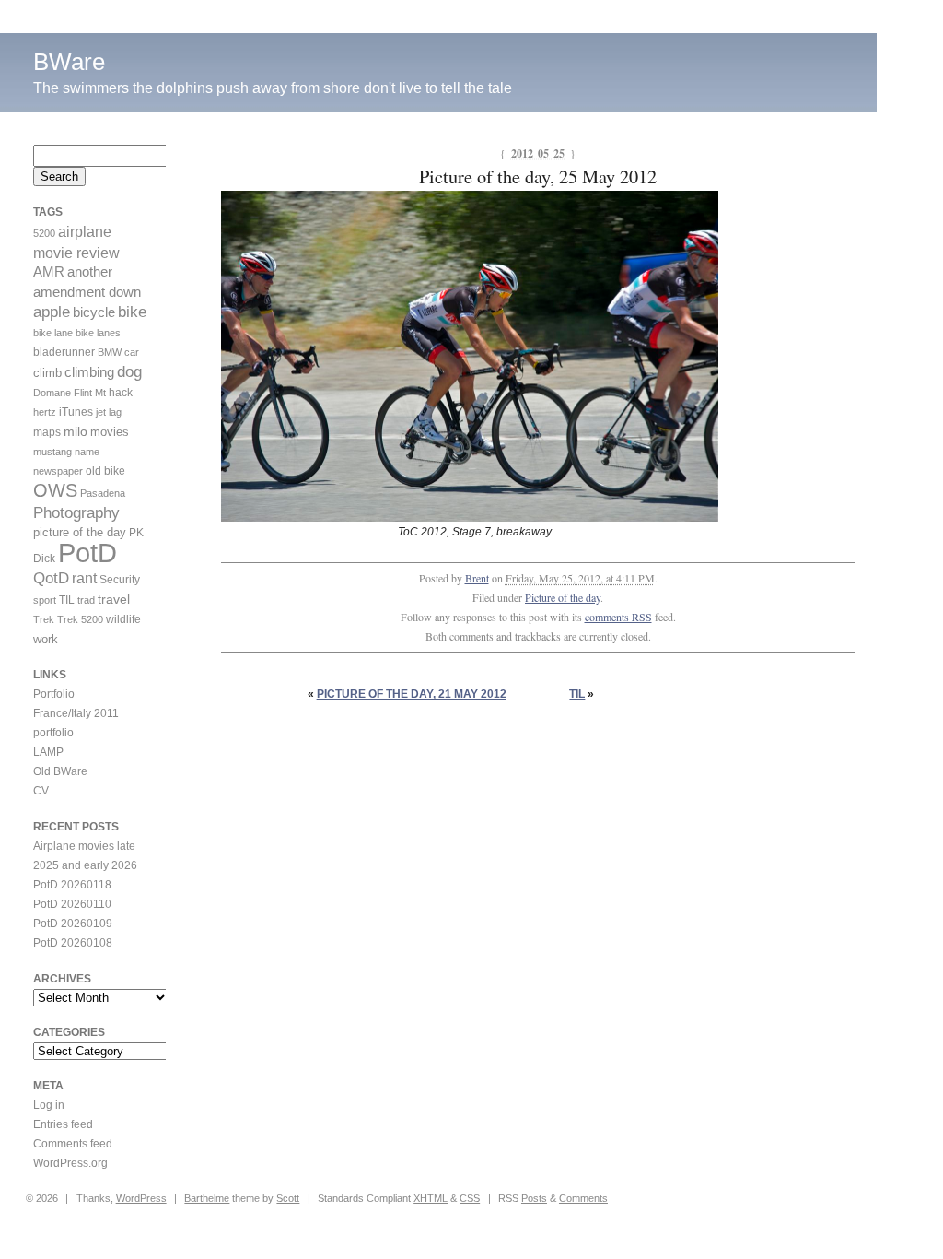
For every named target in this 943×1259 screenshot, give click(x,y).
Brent (477, 578)
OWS (55, 490)
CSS (470, 1198)
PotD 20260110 (72, 904)
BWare (69, 62)
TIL (577, 694)
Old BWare (60, 771)
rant (84, 578)
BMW (110, 352)
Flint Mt (90, 392)
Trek (43, 619)
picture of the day (79, 532)
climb (47, 373)
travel (114, 599)
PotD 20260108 (72, 942)
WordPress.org (70, 1163)
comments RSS (618, 616)
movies (109, 432)
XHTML (430, 1198)
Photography (76, 513)
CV (41, 790)
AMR (48, 272)
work (45, 639)
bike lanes (98, 332)
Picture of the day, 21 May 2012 (411, 694)
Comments (583, 1198)
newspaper (58, 471)
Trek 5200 (80, 619)
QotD (51, 578)
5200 (44, 233)
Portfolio (54, 694)
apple (51, 312)
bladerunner (64, 352)
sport (44, 600)
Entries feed (63, 1124)
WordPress (141, 1198)
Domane (52, 392)
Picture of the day (562, 597)
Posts (534, 1198)
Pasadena (102, 493)
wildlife (123, 619)
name (87, 451)
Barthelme (206, 1198)
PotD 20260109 (72, 923)
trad (86, 600)
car (131, 352)
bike (132, 312)
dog (129, 372)
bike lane (53, 332)
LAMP (48, 752)
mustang (52, 451)
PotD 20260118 (72, 884)
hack (121, 392)
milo (75, 431)
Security (119, 579)
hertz (44, 412)
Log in (48, 1105)
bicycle (94, 312)
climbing (89, 372)
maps (47, 432)
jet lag (109, 412)
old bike (105, 471)
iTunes (76, 412)
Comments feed (72, 1143)
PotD (87, 552)
